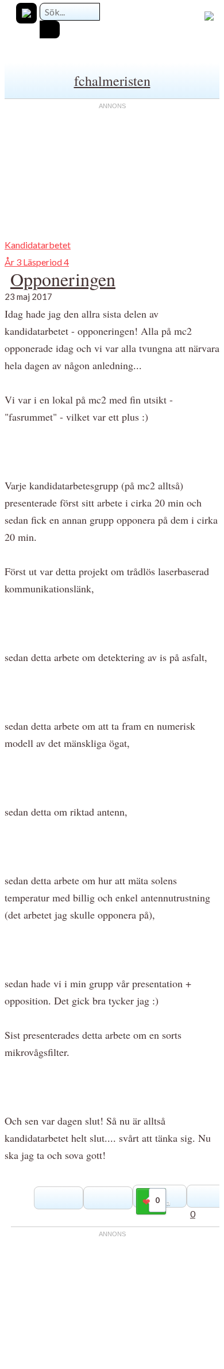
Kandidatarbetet (38, 244)
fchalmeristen (112, 81)
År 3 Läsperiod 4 (37, 261)
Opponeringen (62, 279)
